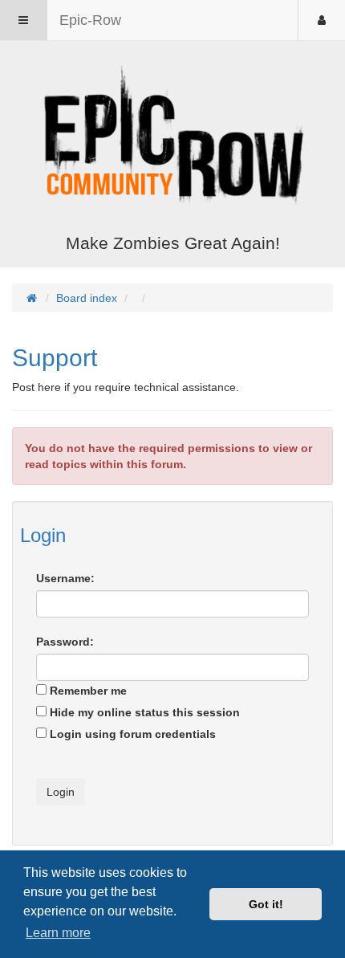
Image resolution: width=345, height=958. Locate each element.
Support (54, 357)
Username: (65, 578)
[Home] (172, 139)
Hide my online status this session (143, 712)
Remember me (87, 690)
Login (43, 535)
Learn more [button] (58, 933)
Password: (65, 641)
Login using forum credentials (131, 734)
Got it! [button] (266, 904)
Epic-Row (90, 20)
